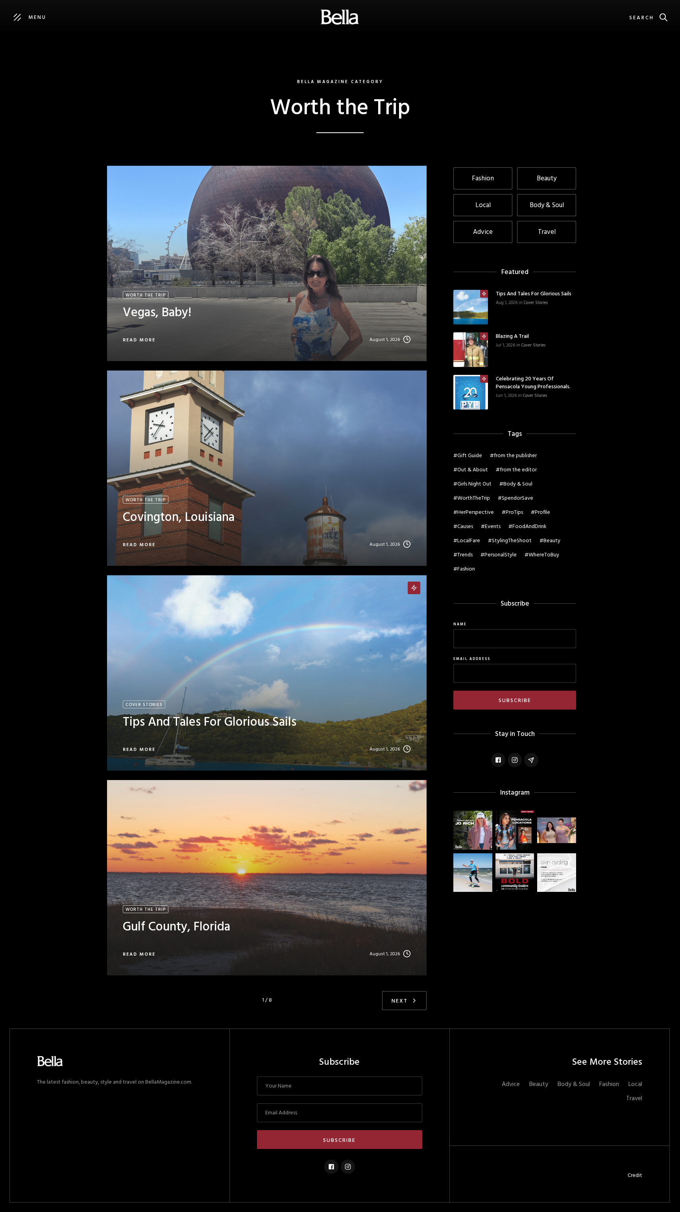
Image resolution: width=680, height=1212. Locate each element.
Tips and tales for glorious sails (533, 294)
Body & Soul (574, 1084)
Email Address (471, 659)
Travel (634, 1098)
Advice (511, 1084)
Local (635, 1084)
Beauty (538, 1084)
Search (641, 18)
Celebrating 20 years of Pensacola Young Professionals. (533, 383)
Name (460, 624)
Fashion (609, 1084)
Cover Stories (536, 303)
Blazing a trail (512, 337)
